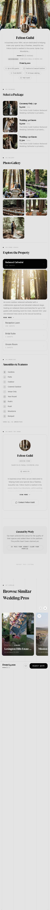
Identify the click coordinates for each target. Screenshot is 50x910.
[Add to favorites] (5, 616)
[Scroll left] (40, 608)
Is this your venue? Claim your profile (25, 548)
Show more (24, 494)
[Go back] (4, 3)
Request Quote (39, 666)
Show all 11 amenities (13, 422)
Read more (7, 317)
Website (26, 471)
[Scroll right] (45, 608)
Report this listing (25, 564)
